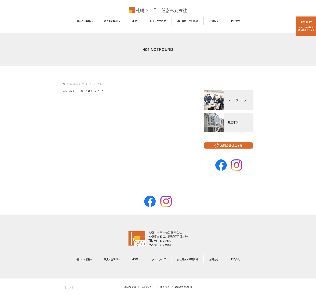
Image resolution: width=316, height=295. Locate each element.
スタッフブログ (158, 21)
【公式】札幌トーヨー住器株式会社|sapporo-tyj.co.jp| (137, 238)
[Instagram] (166, 201)
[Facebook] (150, 201)
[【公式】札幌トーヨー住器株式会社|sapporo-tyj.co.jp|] (158, 10)
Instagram (236, 165)
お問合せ (213, 21)
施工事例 (233, 122)
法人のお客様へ (112, 21)
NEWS (135, 21)
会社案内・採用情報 (187, 21)
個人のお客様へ (85, 21)
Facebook (221, 165)
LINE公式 (235, 21)
